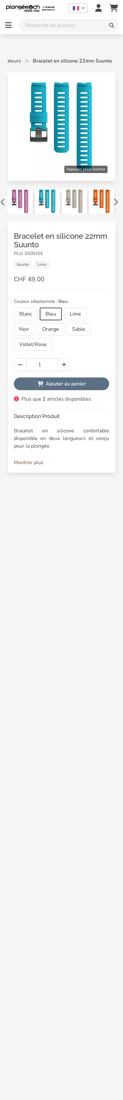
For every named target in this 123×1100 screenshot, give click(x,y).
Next (115, 201)
